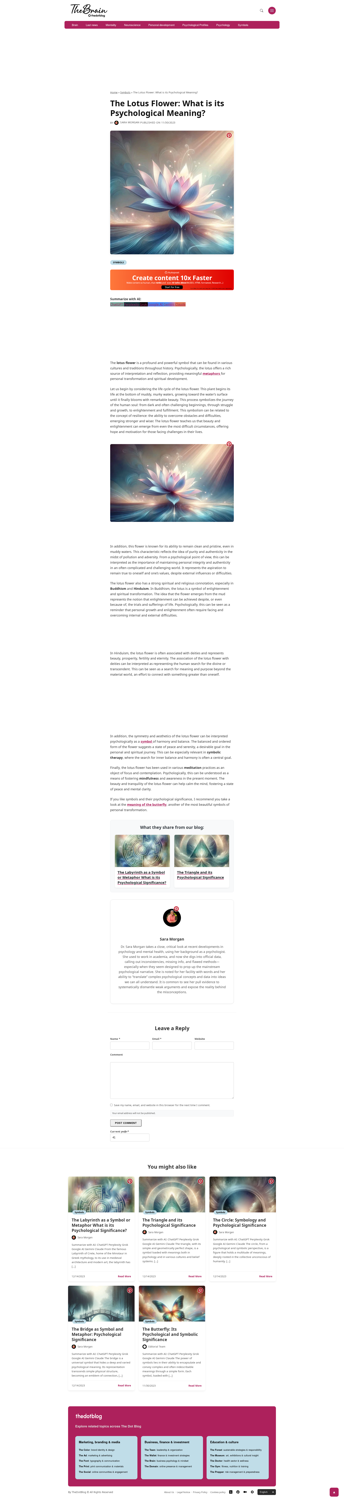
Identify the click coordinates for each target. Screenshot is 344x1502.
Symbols (243, 25)
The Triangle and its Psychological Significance (169, 1222)
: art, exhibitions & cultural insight (234, 1455)
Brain (75, 25)
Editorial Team (156, 1346)
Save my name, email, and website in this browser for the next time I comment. (162, 1105)
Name (115, 1039)
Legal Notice (183, 1492)
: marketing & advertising (95, 1455)
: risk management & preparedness (234, 1472)
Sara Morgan (130, 122)
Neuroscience (132, 25)
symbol (147, 741)
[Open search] (261, 10)
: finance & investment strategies (167, 1455)
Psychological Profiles (195, 25)
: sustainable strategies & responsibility (236, 1449)
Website (200, 1039)
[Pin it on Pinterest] (229, 135)
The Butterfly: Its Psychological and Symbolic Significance (170, 1334)
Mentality (111, 25)
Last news (92, 25)
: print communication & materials (101, 1466)
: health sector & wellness (229, 1460)
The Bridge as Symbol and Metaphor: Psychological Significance (97, 1334)
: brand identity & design (97, 1449)
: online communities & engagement (103, 1472)
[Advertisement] (172, 64)
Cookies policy (218, 1492)
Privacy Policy (200, 1492)
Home (114, 92)
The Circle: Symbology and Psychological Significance (239, 1222)
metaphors (212, 373)
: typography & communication (99, 1460)
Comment (116, 1054)
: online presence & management (168, 1466)
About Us (169, 1492)
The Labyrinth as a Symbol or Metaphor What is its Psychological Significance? (101, 1225)
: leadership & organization (164, 1449)
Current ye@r (119, 1131)
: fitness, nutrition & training (229, 1466)
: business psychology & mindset (166, 1460)
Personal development (161, 25)
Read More (124, 1276)
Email (156, 1039)
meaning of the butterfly (146, 804)
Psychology (223, 25)
